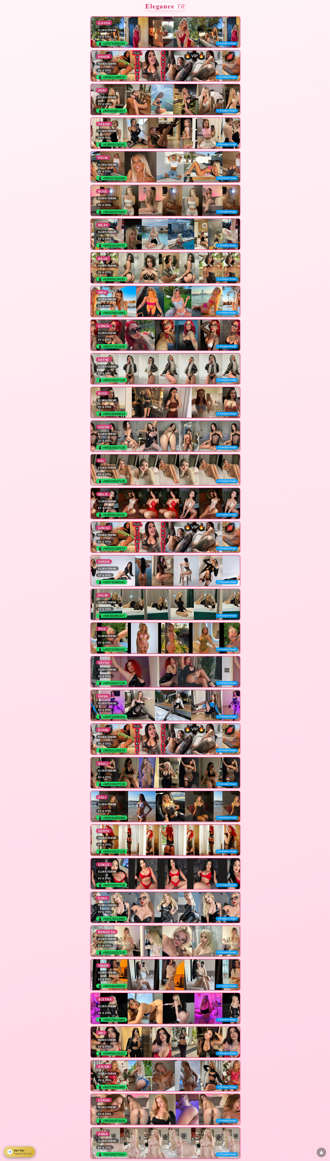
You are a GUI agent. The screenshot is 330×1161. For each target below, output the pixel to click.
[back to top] (321, 1152)
